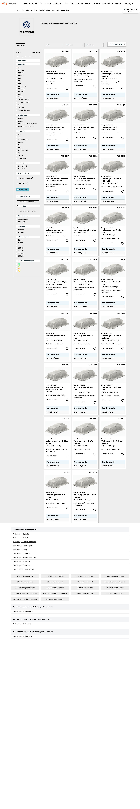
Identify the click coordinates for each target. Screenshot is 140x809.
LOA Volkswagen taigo (85, 593)
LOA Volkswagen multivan (25, 588)
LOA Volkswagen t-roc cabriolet (25, 593)
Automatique (23, 219)
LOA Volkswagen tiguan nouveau (25, 599)
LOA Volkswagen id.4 (25, 582)
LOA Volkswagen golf (25, 576)
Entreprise (79, 3)
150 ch (20, 243)
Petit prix (38, 3)
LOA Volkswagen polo (85, 588)
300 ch (20, 253)
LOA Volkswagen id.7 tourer (115, 582)
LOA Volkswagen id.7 (85, 582)
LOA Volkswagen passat (55, 588)
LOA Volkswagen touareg (55, 599)
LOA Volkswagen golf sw (55, 576)
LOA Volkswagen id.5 (55, 582)
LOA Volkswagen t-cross (115, 588)
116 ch (20, 240)
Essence (21, 121)
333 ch (20, 256)
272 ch (20, 251)
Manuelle (21, 222)
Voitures (102, 3)
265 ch (20, 248)
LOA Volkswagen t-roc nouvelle (55, 593)
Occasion (47, 3)
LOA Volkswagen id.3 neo (115, 576)
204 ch (20, 245)
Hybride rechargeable (26, 126)
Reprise (87, 3)
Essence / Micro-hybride (27, 124)
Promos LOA (69, 3)
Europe (21, 232)
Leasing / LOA (57, 3)
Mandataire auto (24, 10)
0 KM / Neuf (22, 166)
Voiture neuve (28, 3)
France (21, 230)
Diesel (20, 118)
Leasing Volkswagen (47, 10)
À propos (118, 3)
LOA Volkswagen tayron (115, 593)
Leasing (35, 10)
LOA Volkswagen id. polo (85, 576)
